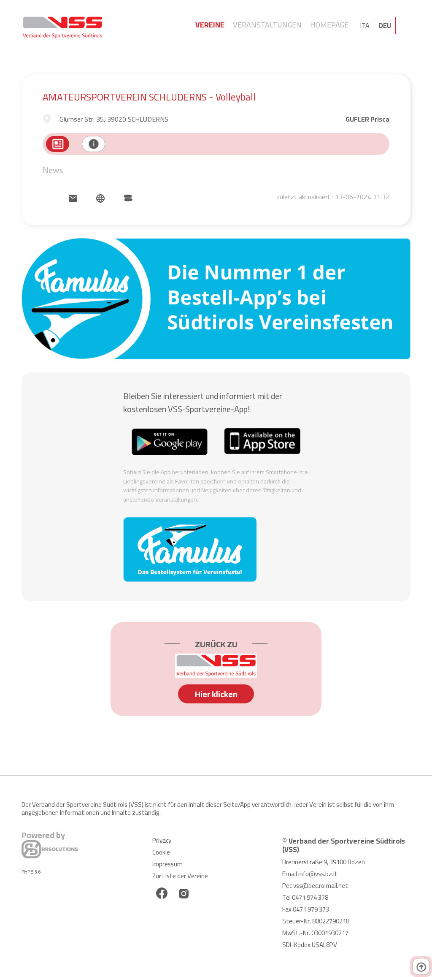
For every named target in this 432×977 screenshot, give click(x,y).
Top (421, 966)
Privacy (161, 840)
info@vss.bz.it (318, 874)
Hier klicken (216, 694)
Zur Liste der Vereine (180, 876)
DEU (384, 25)
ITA (365, 25)
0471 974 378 (310, 897)
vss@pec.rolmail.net (320, 885)
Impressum (167, 864)
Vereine (209, 25)
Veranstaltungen (267, 25)
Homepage (329, 25)
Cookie (161, 852)
